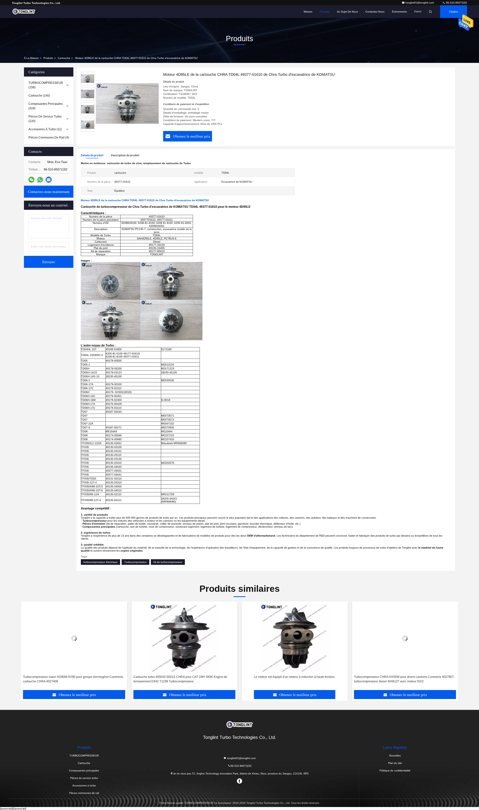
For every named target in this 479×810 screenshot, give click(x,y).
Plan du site (395, 763)
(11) (45, 129)
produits (48, 58)
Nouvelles (395, 755)
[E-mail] (48, 179)
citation (453, 11)
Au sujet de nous (347, 11)
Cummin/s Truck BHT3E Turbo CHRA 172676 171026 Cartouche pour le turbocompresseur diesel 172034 (402, 679)
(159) (45, 85)
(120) (45, 119)
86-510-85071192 (456, 2)
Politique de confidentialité (394, 770)
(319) (45, 106)
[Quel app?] (40, 180)
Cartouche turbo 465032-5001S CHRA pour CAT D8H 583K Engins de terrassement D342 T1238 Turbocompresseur (70, 679)
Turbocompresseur (135, 562)
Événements (399, 11)
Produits (324, 11)
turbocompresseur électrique (100, 562)
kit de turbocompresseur (167, 562)
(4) (48, 137)
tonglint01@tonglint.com (420, 2)
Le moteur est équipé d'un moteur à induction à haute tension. (184, 676)
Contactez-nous (375, 11)
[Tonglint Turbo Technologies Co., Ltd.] (24, 11)
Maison (308, 11)
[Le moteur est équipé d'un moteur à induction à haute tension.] (184, 638)
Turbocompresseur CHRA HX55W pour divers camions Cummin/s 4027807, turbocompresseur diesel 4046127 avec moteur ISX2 (294, 679)
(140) (39, 95)
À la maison (31, 58)
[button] (28, 647)
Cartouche (64, 58)
